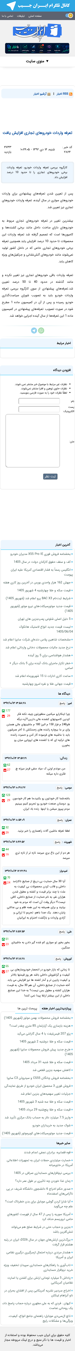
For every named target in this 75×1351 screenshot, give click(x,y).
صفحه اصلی (35, 16)
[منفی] (3, 716)
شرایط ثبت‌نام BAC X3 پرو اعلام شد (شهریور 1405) (38, 598)
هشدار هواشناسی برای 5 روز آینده (49, 655)
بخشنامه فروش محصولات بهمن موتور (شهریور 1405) (37, 1017)
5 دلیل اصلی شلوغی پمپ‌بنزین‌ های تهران (44, 619)
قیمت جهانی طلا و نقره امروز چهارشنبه (46, 683)
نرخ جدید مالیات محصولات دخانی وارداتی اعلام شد (38, 647)
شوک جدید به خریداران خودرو (51, 1125)
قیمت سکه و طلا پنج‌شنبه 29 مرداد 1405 (44, 1109)
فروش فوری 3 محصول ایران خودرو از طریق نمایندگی (37, 1085)
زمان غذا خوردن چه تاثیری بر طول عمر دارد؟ (43, 1181)
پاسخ (62, 703)
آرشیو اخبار (41, 94)
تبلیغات (21, 16)
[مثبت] (3, 711)
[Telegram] (34, 332)
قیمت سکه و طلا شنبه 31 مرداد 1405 (47, 1062)
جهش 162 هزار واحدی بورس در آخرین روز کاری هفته (37, 582)
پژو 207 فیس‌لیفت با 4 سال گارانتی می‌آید (44, 1033)
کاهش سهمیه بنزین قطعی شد (51, 1070)
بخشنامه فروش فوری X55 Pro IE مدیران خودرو (40, 554)
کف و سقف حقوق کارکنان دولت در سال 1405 (42, 561)
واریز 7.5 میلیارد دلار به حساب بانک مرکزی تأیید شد (38, 1117)
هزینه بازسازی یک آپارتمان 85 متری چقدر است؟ (40, 1025)
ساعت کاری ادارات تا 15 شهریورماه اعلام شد (43, 676)
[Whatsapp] (41, 332)
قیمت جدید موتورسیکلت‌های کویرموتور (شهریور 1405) (36, 1133)
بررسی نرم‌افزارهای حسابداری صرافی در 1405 (42, 1173)
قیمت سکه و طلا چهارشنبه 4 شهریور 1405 (44, 590)
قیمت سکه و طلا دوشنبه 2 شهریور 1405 (45, 1041)
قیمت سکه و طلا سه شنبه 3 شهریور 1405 (44, 1101)
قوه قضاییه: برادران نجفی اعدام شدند (47, 1152)
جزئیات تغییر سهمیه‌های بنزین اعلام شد (46, 1093)
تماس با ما (7, 16)
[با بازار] (37, 48)
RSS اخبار (63, 94)
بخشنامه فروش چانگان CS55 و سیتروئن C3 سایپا (39, 1078)
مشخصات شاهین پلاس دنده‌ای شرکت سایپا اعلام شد (37, 639)
